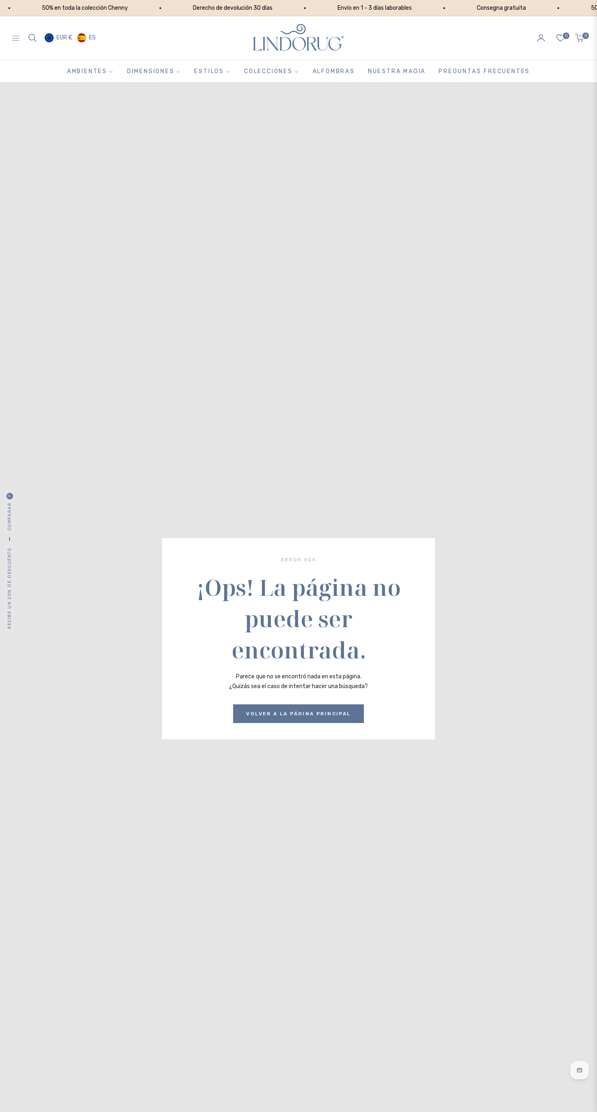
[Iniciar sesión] (541, 38)
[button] (32, 38)
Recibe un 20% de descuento (9, 588)
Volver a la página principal (298, 714)
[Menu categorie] (17, 38)
